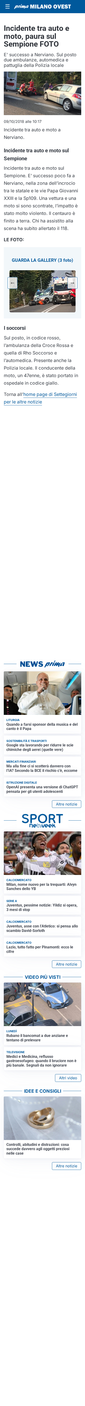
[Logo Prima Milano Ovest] (42, 6)
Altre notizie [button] (66, 804)
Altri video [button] (68, 1078)
